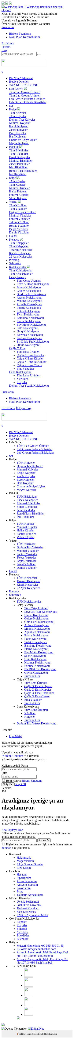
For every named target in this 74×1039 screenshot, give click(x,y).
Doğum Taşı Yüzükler (22, 212)
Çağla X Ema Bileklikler (31, 361)
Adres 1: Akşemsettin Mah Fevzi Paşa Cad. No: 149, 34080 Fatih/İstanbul (43, 954)
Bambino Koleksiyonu (30, 317)
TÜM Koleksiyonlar (29, 601)
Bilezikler (22, 938)
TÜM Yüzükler (26, 544)
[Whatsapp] (28, 1014)
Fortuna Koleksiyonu (29, 338)
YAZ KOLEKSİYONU (23, 85)
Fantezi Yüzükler (19, 218)
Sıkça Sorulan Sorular (30, 864)
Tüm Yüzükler (18, 205)
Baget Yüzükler (18, 229)
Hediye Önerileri (19, 81)
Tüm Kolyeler (17, 112)
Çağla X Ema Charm (29, 365)
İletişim (6, 46)
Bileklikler (23, 935)
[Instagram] (28, 975)
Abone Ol (44, 840)
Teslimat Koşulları (28, 908)
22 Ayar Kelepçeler (20, 256)
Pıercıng (14, 259)
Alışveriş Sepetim (27, 884)
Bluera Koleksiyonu (29, 287)
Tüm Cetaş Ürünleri (29, 280)
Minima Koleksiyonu (29, 301)
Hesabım (22, 874)
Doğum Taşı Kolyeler (22, 119)
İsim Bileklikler (18, 167)
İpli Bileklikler (17, 174)
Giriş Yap (8, 784)
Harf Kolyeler (17, 136)
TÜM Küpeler (25, 523)
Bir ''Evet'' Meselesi (21, 78)
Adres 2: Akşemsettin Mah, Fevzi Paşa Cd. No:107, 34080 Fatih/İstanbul (42, 961)
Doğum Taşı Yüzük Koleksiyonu (29, 385)
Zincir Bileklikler (19, 164)
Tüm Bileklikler (18, 150)
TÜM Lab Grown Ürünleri (33, 445)
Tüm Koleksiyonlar (20, 270)
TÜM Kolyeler (26, 462)
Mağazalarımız (25, 861)
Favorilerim (24, 888)
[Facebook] (28, 985)
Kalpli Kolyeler (18, 126)
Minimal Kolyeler (19, 123)
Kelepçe (14, 239)
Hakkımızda (24, 857)
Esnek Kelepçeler (19, 157)
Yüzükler (22, 378)
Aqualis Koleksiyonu (29, 304)
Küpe (13, 177)
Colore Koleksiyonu (29, 290)
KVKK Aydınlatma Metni (32, 915)
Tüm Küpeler (17, 181)
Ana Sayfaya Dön (12, 830)
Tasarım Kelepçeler (20, 249)
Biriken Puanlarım (20, 33)
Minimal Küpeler (19, 188)
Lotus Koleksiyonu (28, 311)
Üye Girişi (15, 736)
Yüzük (13, 202)
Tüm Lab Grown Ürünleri (24, 92)
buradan (6, 847)
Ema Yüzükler (25, 368)
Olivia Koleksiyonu (28, 345)
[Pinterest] (28, 1005)
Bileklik (14, 147)
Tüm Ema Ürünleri (28, 351)
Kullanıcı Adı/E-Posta (15, 765)
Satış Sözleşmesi (26, 911)
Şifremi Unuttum (31, 780)
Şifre (4, 772)
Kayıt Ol (20, 784)
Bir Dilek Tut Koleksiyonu (33, 341)
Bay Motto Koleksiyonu (31, 324)
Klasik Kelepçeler (20, 253)
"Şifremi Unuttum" (13, 755)
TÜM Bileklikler (27, 496)
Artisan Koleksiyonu (29, 297)
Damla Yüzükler (19, 232)
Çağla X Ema (17, 348)
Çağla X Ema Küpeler (30, 358)
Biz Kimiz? (8, 408)
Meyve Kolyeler (19, 143)
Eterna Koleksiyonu (29, 321)
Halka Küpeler (18, 191)
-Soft (20, 1034)
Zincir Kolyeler (18, 129)
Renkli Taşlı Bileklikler (23, 170)
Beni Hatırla (13, 780)
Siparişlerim (24, 877)
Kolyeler (22, 382)
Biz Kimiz (8, 43)
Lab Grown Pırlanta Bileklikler (27, 102)
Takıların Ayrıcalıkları (30, 894)
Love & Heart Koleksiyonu (33, 284)
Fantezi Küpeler (18, 194)
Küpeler (21, 921)
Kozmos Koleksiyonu (30, 334)
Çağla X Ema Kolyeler (30, 355)
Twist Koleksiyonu (28, 314)
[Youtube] (28, 995)
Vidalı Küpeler (18, 198)
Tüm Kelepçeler (18, 243)
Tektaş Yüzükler (19, 222)
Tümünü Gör (32, 676)
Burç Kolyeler (17, 133)
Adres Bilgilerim (27, 881)
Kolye (13, 109)
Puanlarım (8, 27)
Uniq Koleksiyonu (28, 331)
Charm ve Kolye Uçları (23, 139)
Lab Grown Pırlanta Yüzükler (27, 98)
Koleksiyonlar (18, 267)
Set (11, 105)
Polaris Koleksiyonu (29, 307)
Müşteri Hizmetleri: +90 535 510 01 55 (40, 945)
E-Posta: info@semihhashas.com (36, 949)
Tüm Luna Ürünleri (28, 375)
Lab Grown (16, 88)
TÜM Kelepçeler (27, 577)
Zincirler (22, 928)
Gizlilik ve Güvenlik (29, 905)
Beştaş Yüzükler (19, 225)
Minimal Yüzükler (20, 215)
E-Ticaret (27, 1034)
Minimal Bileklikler (20, 160)
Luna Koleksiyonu (20, 372)
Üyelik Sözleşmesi (28, 901)
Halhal (13, 235)
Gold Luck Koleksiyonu (31, 294)
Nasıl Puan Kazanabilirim (24, 37)
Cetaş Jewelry (17, 277)
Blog (4, 50)
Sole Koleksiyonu (27, 328)
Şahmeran (15, 263)
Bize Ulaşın (24, 867)
